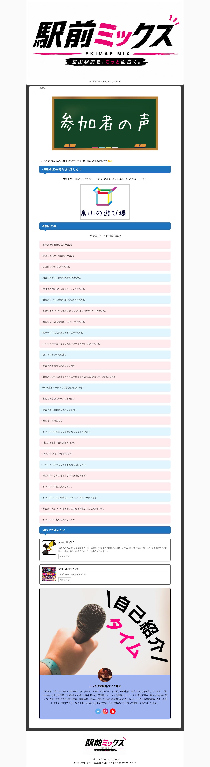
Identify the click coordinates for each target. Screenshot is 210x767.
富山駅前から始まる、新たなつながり (105, 759)
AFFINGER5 (131, 763)
